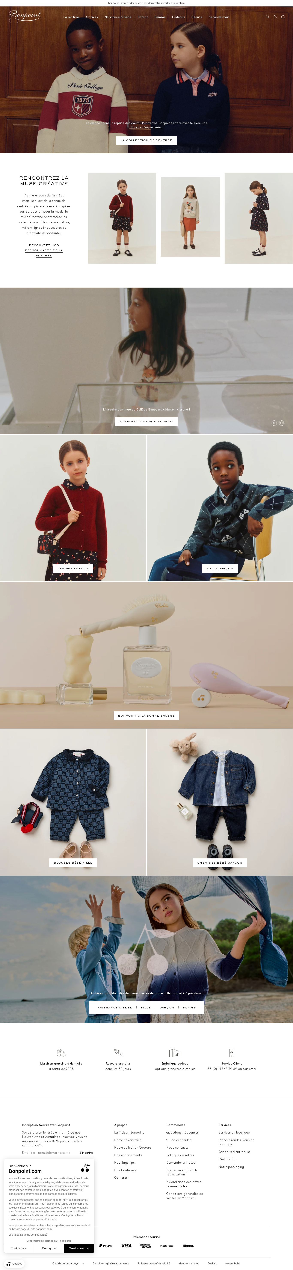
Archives (91, 17)
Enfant (143, 17)
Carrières (121, 1177)
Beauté (196, 17)
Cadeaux (178, 17)
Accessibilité (232, 1263)
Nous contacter (178, 1147)
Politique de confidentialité (154, 1263)
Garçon (167, 1008)
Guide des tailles (178, 1140)
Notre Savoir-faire (127, 1140)
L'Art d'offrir (228, 1159)
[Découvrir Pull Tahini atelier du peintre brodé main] (191, 217)
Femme (160, 17)
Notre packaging (231, 1167)
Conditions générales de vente (111, 1263)
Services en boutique (234, 1132)
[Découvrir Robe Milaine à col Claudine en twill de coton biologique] (259, 218)
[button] (267, 17)
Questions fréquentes (182, 1132)
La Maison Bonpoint (129, 1132)
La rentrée (71, 17)
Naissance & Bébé (117, 17)
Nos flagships (124, 1162)
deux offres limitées (160, 3)
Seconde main (219, 17)
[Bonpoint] (25, 16)
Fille (146, 1008)
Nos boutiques (125, 1170)
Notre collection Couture (132, 1147)
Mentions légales (189, 1263)
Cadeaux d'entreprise (235, 1152)
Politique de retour (180, 1155)
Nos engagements (128, 1155)
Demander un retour (181, 1162)
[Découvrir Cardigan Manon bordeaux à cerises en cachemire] (122, 218)
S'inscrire (86, 1152)
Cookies (212, 1263)
